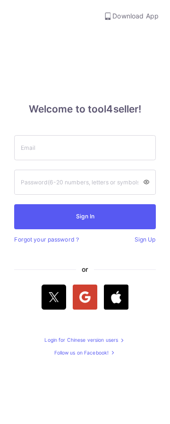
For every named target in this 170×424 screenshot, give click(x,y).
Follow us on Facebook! (82, 353)
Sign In (85, 216)
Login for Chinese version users (81, 340)
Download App (134, 16)
